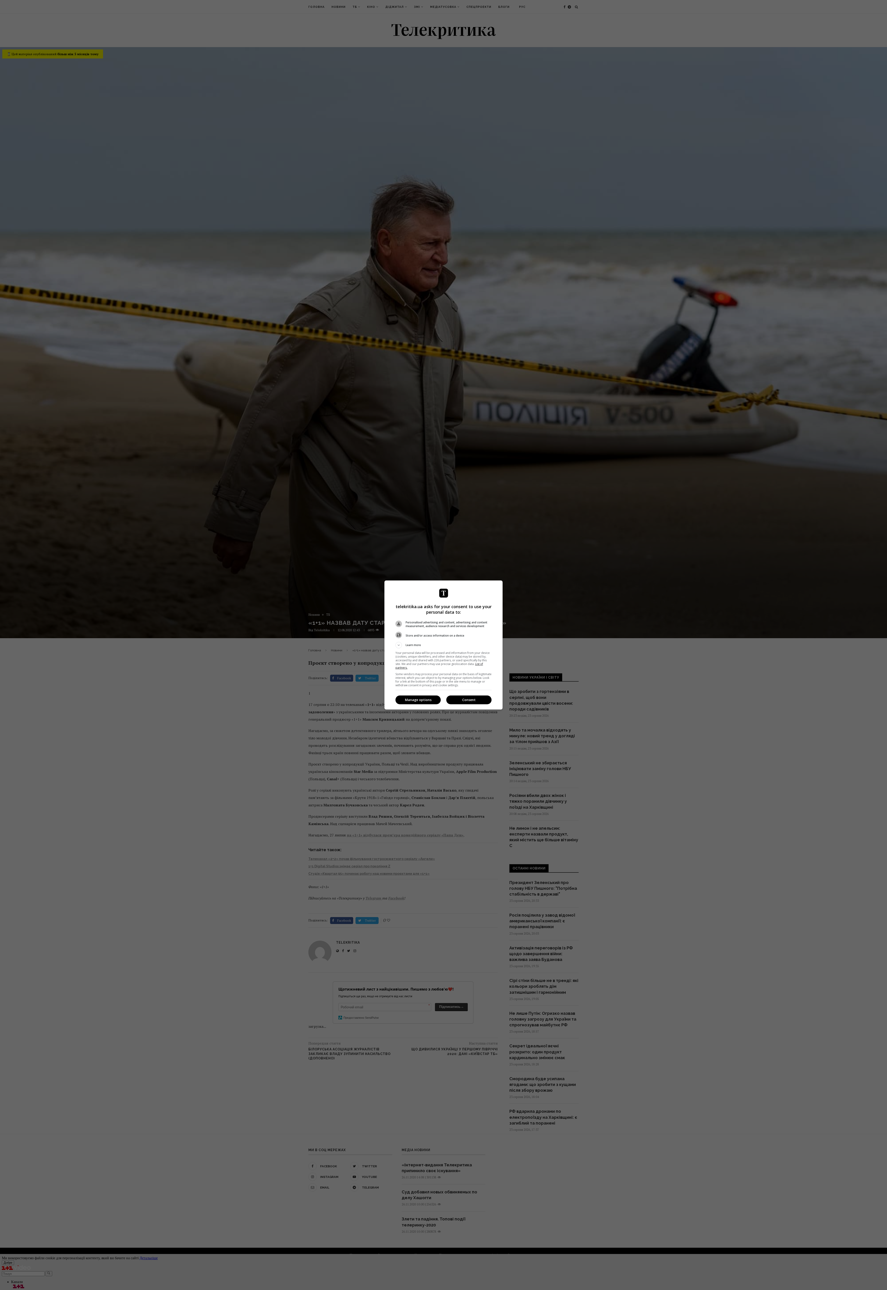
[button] (443, 645)
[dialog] (443, 645)
